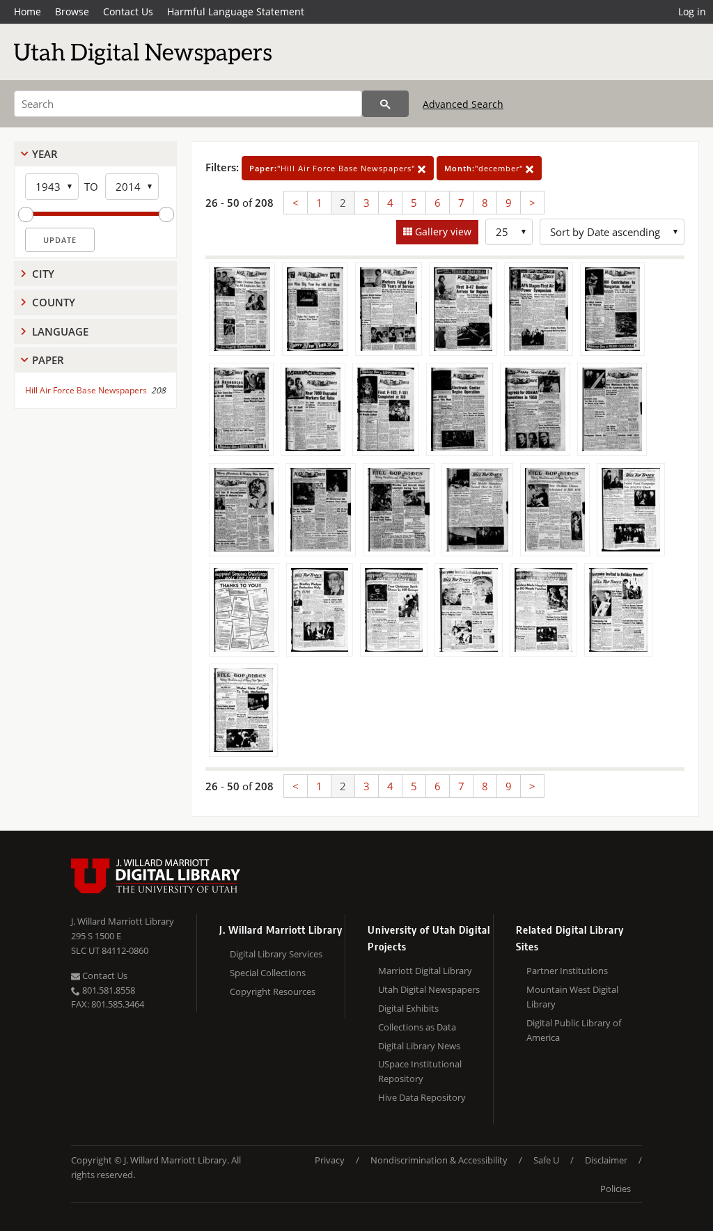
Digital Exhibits (408, 1008)
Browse (72, 11)
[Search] (385, 104)
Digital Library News (419, 1046)
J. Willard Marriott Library (122, 921)
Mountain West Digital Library (572, 996)
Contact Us (128, 11)
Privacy (330, 1160)
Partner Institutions (567, 970)
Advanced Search (463, 104)
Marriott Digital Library (425, 970)
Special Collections (268, 972)
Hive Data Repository (422, 1097)
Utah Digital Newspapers (429, 989)
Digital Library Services (276, 954)
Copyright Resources (272, 991)
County (53, 302)
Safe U (546, 1160)
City (43, 274)
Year (45, 154)
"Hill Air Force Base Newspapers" (333, 168)
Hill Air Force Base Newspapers (86, 390)
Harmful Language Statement (235, 11)
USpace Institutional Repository (420, 1071)
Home (27, 11)
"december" (485, 168)
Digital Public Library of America (573, 1030)
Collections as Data (417, 1027)
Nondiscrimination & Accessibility (439, 1160)
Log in (692, 11)
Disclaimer (606, 1160)
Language (60, 331)
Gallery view (441, 231)
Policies (615, 1188)
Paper (48, 360)
